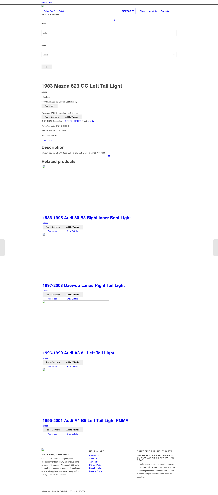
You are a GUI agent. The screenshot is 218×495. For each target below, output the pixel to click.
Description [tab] (47, 140)
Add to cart (49, 106)
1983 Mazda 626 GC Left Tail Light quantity (59, 102)
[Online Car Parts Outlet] (53, 11)
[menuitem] (47, 2)
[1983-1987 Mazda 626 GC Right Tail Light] (2, 247)
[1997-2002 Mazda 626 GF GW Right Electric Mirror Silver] (215, 247)
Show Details (72, 231)
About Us (93, 458)
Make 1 (45, 45)
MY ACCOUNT (47, 2)
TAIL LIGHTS (75, 121)
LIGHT (65, 121)
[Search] (173, 11)
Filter (47, 67)
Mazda (91, 121)
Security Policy (95, 468)
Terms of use (95, 461)
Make (44, 23)
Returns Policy (95, 471)
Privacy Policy (95, 464)
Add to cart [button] (52, 231)
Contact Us (94, 455)
